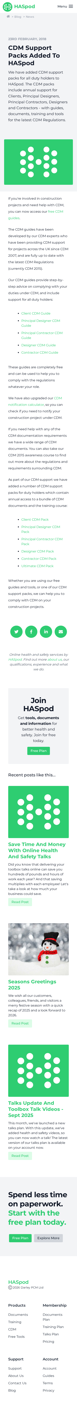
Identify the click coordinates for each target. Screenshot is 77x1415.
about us (54, 659)
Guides (48, 1376)
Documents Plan (52, 1317)
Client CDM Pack (35, 520)
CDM (12, 1329)
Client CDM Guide (36, 313)
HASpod (15, 659)
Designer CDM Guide (38, 345)
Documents (18, 1315)
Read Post (20, 902)
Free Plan (39, 751)
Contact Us (17, 1383)
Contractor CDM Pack (38, 559)
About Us (16, 1376)
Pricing (48, 1341)
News (30, 17)
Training (14, 1322)
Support (15, 1368)
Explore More (48, 1238)
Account (50, 1368)
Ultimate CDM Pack (37, 566)
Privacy (48, 1390)
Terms (48, 1383)
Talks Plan (51, 1334)
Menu (62, 6)
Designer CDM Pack (37, 551)
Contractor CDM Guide (39, 352)
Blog (17, 17)
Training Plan (53, 1327)
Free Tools (16, 1337)
